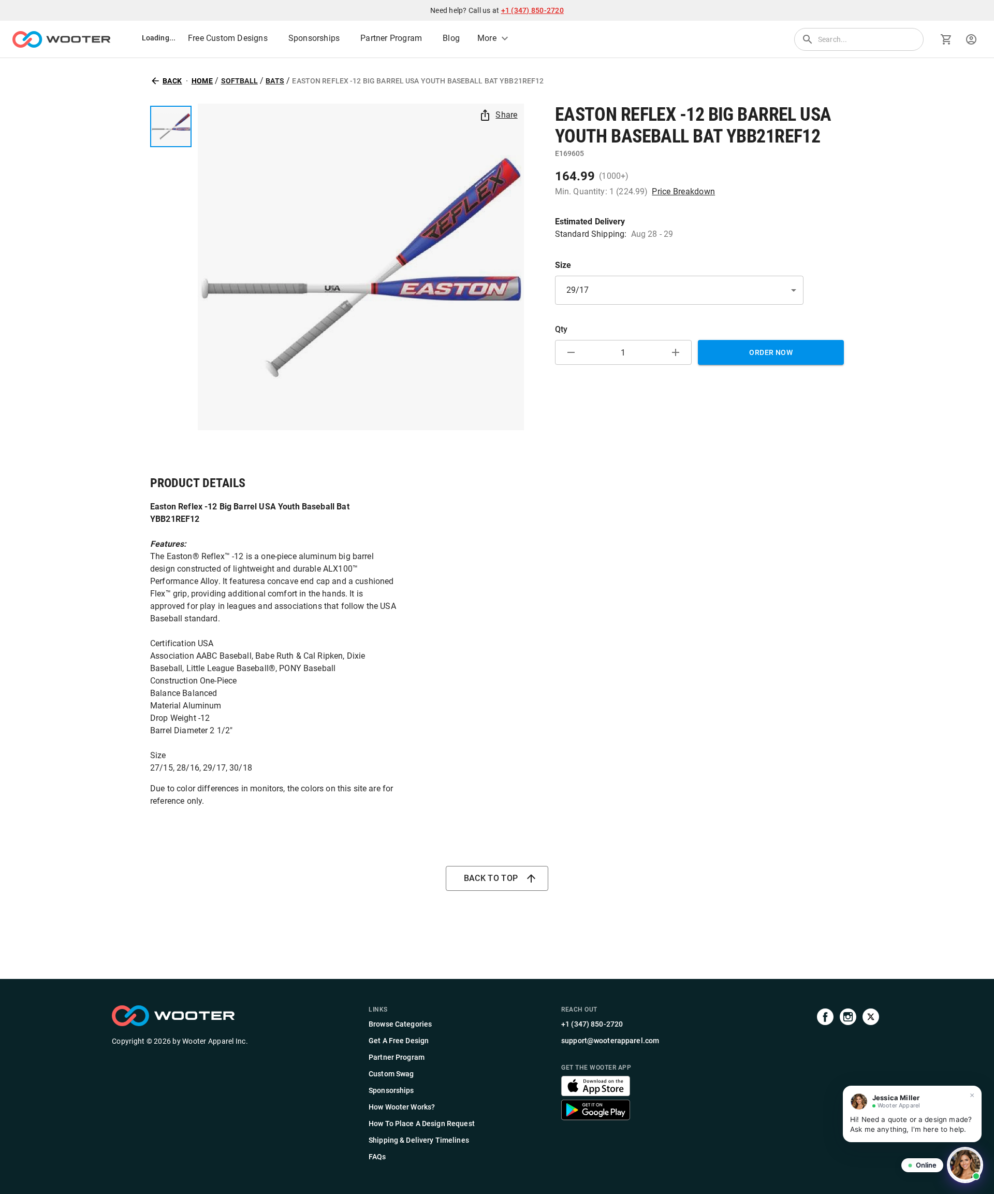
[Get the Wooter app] (595, 1093)
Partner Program (391, 38)
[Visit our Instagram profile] (848, 1084)
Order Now (771, 352)
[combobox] (679, 290)
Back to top (491, 878)
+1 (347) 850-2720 (532, 10)
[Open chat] (965, 1165)
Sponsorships (314, 38)
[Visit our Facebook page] (825, 1084)
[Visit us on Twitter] (870, 1084)
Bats (275, 81)
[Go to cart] (946, 39)
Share (506, 115)
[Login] (971, 39)
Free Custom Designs (228, 38)
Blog (451, 38)
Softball (239, 81)
